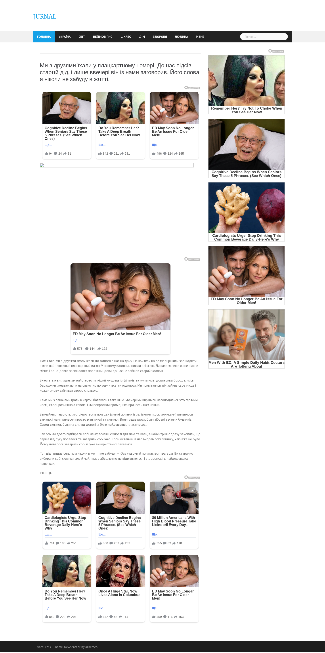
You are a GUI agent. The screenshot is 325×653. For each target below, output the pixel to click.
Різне (200, 37)
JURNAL (44, 16)
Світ (81, 37)
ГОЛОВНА (44, 37)
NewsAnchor (72, 647)
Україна (65, 37)
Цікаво (125, 37)
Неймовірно (103, 37)
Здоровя (160, 37)
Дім (142, 37)
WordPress (43, 647)
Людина (181, 37)
